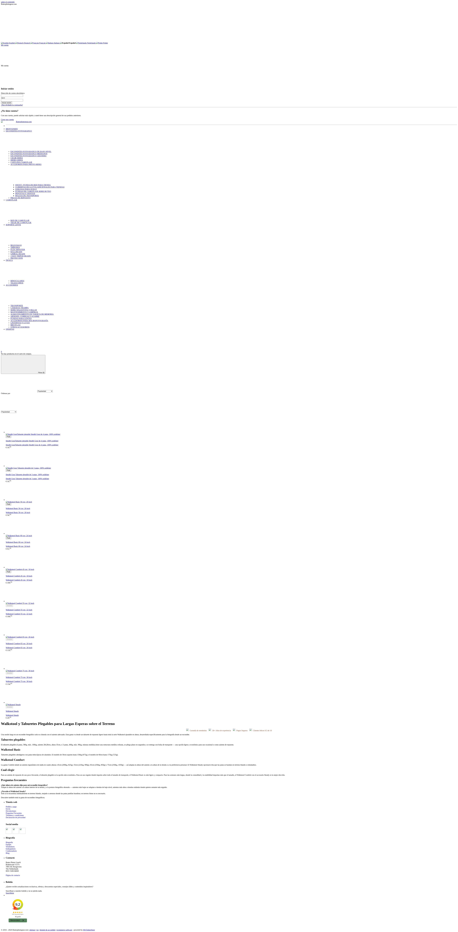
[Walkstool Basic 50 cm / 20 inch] (231, 492)
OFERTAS (10, 329)
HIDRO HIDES (16, 160)
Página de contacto (13, 875)
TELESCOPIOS (16, 283)
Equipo (8, 845)
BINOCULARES (17, 281)
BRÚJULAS (15, 325)
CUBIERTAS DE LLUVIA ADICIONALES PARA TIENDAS (39, 187)
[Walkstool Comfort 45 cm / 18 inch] (231, 559)
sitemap (32, 930)
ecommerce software (64, 930)
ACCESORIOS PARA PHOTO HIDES (25, 164)
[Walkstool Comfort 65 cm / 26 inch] (231, 627)
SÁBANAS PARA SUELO (26, 189)
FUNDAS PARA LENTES (21, 318)
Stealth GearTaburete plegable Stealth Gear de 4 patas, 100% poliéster (32, 445)
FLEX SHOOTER (17, 250)
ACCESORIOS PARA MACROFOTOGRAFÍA (29, 321)
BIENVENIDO (12, 129)
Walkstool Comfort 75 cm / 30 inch (19, 681)
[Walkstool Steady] (231, 694)
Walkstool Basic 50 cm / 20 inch (18, 512)
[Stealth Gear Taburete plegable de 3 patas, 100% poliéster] (231, 458)
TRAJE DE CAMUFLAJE (20, 223)
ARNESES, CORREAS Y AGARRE (24, 316)
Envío (8, 809)
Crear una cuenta (7, 120)
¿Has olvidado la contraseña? (12, 105)
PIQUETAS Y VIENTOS (25, 193)
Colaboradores (11, 851)
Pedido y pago (11, 807)
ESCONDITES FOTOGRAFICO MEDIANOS (28, 154)
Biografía (9, 842)
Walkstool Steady (12, 715)
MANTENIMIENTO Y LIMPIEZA (24, 312)
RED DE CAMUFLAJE (19, 220)
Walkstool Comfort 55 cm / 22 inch (19, 614)
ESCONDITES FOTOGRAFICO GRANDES (28, 156)
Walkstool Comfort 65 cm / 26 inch (19, 648)
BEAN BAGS (16, 245)
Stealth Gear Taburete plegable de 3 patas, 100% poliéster (27, 479)
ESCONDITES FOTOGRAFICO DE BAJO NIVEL (30, 152)
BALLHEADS (16, 252)
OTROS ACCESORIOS (19, 327)
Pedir (8, 437)
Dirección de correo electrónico (13, 93)
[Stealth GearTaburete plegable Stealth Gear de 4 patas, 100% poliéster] (231, 424)
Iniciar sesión (6, 103)
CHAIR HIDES (16, 158)
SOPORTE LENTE (13, 225)
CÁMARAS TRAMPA (19, 308)
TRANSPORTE (16, 306)
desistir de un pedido (47, 930)
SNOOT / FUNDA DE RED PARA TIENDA (33, 185)
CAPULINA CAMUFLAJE (21, 162)
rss (37, 930)
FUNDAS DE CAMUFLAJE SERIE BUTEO (33, 191)
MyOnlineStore (89, 930)
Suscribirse (10, 893)
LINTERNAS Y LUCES (20, 323)
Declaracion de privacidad (15, 817)
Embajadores (11, 849)
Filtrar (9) (41, 373)
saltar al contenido (8, 2)
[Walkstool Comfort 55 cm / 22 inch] (231, 593)
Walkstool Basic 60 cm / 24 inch (18, 546)
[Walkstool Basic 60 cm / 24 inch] (231, 525)
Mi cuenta (4, 45)
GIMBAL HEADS (17, 254)
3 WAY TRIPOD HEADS (20, 256)
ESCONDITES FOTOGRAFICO (19, 131)
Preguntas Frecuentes (14, 813)
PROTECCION (16, 258)
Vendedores (10, 847)
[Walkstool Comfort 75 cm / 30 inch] (231, 660)
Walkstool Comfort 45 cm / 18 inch (19, 580)
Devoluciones (11, 811)
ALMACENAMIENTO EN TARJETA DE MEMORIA (32, 314)
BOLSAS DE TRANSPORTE (27, 196)
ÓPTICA (9, 260)
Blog (7, 853)
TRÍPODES (15, 247)
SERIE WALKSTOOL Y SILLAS (23, 310)
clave (3, 98)
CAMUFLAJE (11, 200)
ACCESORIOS (12, 285)
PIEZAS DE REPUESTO (20, 198)
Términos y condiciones (15, 815)
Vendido (9, 606)
